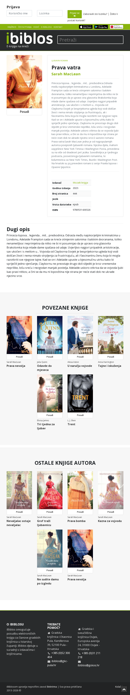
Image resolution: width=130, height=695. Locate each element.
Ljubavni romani (59, 60)
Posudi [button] (24, 112)
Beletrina (52, 686)
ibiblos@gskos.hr (89, 665)
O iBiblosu (46, 27)
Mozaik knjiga (80, 182)
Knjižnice (12, 27)
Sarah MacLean (66, 73)
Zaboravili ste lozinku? (95, 14)
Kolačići (119, 686)
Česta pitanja (24, 27)
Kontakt (58, 27)
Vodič (36, 27)
